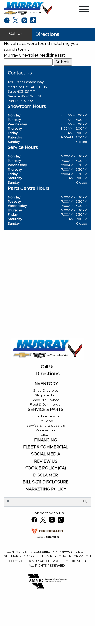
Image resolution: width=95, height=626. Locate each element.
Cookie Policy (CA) (45, 468)
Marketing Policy (45, 489)
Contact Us (17, 551)
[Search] (85, 501)
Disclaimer (45, 475)
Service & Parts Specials (46, 425)
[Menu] (84, 9)
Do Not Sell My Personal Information (57, 556)
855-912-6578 (31, 96)
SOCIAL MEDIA (45, 454)
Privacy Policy (72, 551)
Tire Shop (45, 421)
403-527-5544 (27, 101)
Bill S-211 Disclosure (46, 482)
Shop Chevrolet (45, 390)
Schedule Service (45, 416)
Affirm (45, 435)
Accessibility (43, 551)
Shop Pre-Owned (45, 400)
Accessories (45, 430)
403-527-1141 (26, 91)
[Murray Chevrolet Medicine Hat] (28, 8)
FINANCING (45, 440)
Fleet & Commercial (45, 404)
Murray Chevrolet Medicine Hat (34, 55)
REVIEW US (45, 461)
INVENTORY (45, 384)
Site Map (11, 556)
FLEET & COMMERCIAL (45, 447)
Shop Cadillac (46, 395)
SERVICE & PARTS (45, 409)
